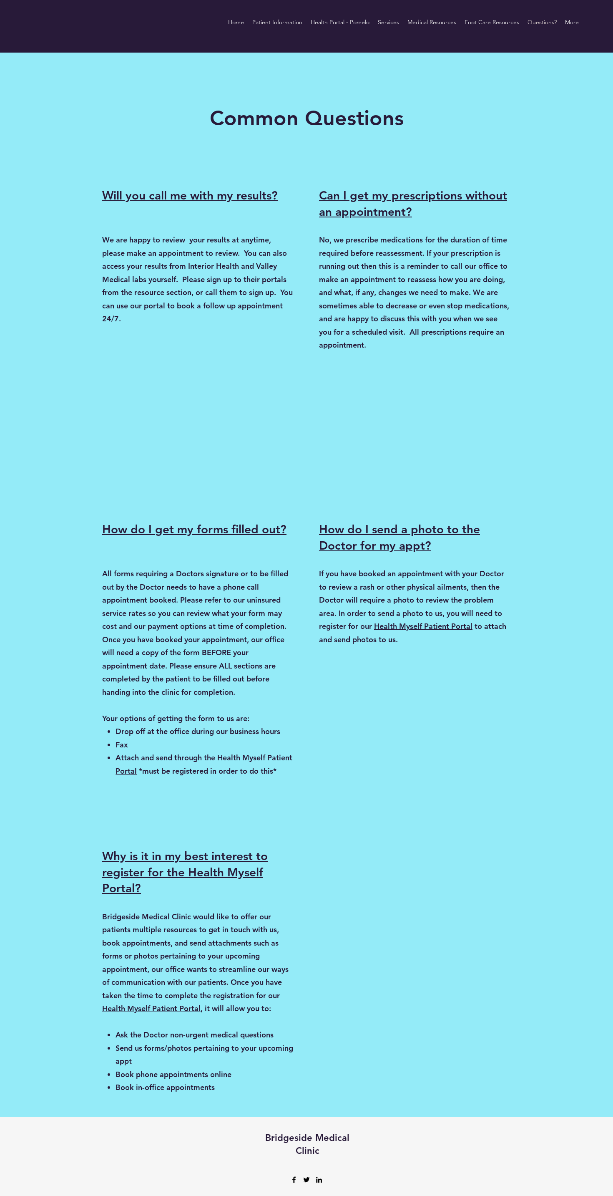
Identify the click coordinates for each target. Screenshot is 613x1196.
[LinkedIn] (319, 1180)
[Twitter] (306, 1180)
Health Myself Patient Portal (423, 626)
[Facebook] (294, 1180)
